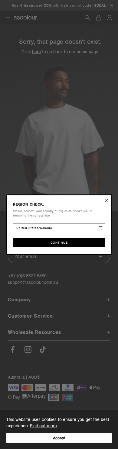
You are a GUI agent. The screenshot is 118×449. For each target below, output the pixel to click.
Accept (59, 438)
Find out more (43, 425)
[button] (106, 199)
